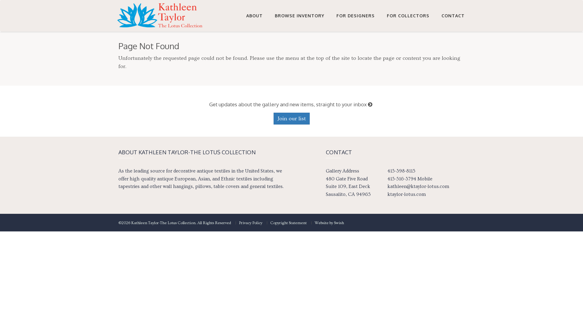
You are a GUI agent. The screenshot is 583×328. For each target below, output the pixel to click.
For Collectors (408, 15)
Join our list (292, 118)
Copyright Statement (288, 223)
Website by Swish (329, 223)
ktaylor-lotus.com (406, 194)
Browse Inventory (299, 15)
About (254, 15)
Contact (453, 15)
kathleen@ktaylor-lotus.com (418, 186)
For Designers (355, 15)
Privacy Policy (250, 223)
